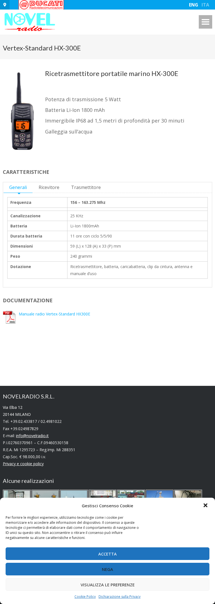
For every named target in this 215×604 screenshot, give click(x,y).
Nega (107, 569)
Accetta (107, 554)
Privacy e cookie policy (23, 463)
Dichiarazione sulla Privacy (120, 596)
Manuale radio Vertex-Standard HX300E (54, 314)
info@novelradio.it (32, 435)
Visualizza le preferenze (108, 584)
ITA (205, 5)
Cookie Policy (85, 596)
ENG (193, 5)
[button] (206, 505)
